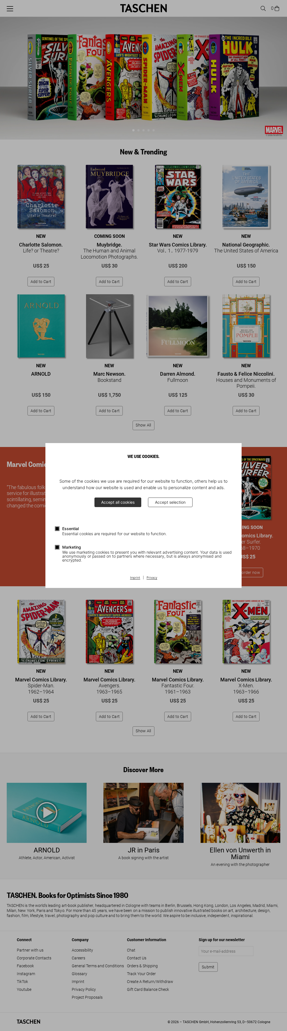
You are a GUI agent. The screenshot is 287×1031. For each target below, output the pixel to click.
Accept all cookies (118, 502)
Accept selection (170, 502)
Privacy (152, 578)
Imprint (135, 578)
